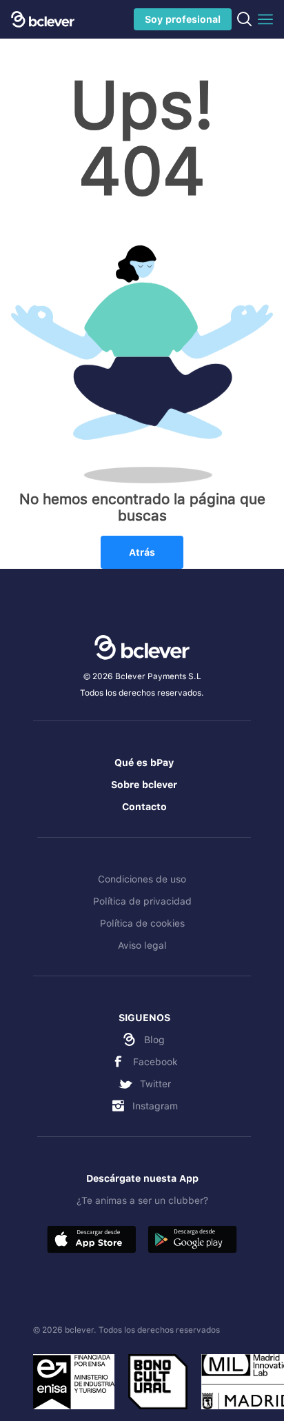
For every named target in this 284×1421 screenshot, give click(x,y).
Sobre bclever (144, 784)
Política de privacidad (142, 901)
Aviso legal (142, 945)
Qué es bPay (144, 762)
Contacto (144, 806)
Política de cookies (142, 923)
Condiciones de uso (142, 879)
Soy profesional (183, 19)
